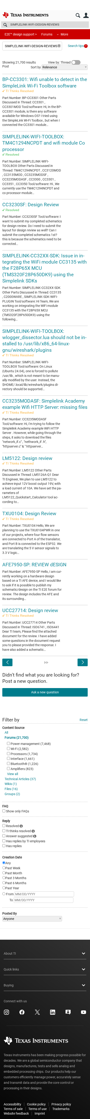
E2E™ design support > (21, 34)
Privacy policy (61, 1104)
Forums (46, 34)
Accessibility (12, 1104)
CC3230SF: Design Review (30, 204)
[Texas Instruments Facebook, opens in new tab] (22, 1014)
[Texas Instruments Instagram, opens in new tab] (6, 1014)
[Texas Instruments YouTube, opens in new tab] (83, 1014)
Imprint (40, 1113)
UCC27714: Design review (30, 610)
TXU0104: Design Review (29, 513)
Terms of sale (13, 1109)
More (64, 34)
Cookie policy (36, 1104)
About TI (10, 953)
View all (12, 774)
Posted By (9, 913)
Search (78, 16)
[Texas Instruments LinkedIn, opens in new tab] (52, 1014)
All (6, 732)
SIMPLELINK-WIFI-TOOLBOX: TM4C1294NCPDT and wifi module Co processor (43, 143)
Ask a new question (45, 692)
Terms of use (37, 1109)
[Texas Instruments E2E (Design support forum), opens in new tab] (68, 1014)
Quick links (11, 969)
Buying (9, 985)
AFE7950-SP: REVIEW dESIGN (34, 564)
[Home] (25, 15)
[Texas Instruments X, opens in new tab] (37, 1014)
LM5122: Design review (27, 458)
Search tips (76, 46)
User (86, 16)
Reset (84, 720)
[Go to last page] (46, 662)
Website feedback (16, 1113)
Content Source (13, 728)
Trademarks (60, 1109)
